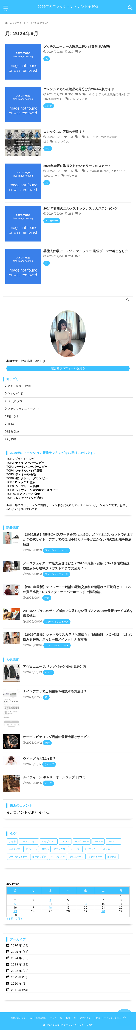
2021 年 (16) (19, 977)
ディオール (31, 849)
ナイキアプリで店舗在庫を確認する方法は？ (55, 691)
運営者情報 (41, 1018)
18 (50, 907)
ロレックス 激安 (25, 482)
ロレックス (62, 141)
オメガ (106, 849)
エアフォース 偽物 (28, 494)
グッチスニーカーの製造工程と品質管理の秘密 (76, 46)
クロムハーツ (77, 856)
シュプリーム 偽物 (27, 486)
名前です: (12, 361)
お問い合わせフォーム (21, 1018)
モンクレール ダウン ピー (31, 478)
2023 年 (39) (19, 964)
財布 (13, 431)
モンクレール (82, 841)
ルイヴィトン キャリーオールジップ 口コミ (54, 777)
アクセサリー (19, 386)
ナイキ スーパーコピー (29, 462)
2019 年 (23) (19, 990)
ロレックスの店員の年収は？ (64, 131)
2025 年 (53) (19, 951)
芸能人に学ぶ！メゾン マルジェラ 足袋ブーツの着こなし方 (85, 251)
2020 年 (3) (19, 983)
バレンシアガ (78, 99)
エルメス (65, 841)
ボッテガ (112, 856)
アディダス (59, 849)
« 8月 (9, 918)
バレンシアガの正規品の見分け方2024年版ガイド (78, 89)
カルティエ (14, 849)
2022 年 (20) (19, 971)
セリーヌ (71, 175)
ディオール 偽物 (25, 474)
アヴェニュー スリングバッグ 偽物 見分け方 (54, 666)
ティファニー (91, 849)
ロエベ (45, 849)
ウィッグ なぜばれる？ (39, 758)
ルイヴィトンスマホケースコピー (36, 490)
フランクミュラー (18, 856)
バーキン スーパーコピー (31, 466)
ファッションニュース (24, 409)
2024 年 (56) (19, 958)
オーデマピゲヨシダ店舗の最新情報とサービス (56, 737)
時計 (13, 416)
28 (103, 911)
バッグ (14, 401)
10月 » (18, 918)
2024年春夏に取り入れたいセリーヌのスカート (77, 166)
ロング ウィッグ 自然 (29, 497)
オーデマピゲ (39, 856)
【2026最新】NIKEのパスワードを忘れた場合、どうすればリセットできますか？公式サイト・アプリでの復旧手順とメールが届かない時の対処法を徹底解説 (78, 539)
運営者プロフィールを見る (68, 368)
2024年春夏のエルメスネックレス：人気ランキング (80, 208)
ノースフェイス (29, 841)
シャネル (98, 841)
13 (85, 904)
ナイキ (12, 841)
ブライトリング (25, 459)
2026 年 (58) (19, 945)
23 (15, 911)
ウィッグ (15, 393)
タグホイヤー (95, 856)
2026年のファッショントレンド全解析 (68, 6)
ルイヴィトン (49, 841)
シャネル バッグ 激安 (28, 470)
